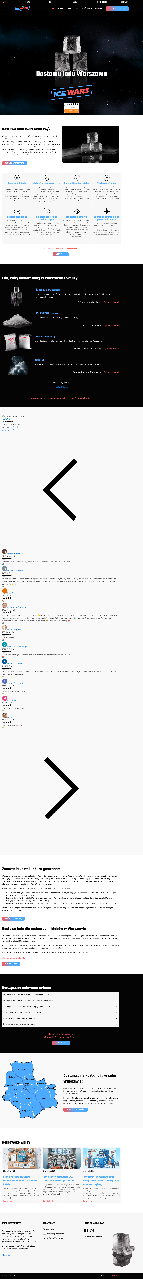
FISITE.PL (115, 1276)
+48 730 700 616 (11, 963)
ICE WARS (6, 419)
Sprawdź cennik (111, 302)
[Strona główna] (22, 8)
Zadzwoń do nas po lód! (75, 1109)
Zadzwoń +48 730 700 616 (14, 163)
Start (52, 8)
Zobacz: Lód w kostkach (89, 302)
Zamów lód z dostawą (13, 918)
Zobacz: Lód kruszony (90, 325)
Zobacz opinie (71, 111)
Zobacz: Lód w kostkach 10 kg (87, 349)
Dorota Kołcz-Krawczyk (17, 647)
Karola (10, 717)
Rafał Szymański (14, 664)
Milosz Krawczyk (14, 700)
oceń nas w (7, 430)
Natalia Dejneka (14, 630)
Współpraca (87, 8)
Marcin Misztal (13, 554)
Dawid (10, 593)
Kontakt (98, 8)
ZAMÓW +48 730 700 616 (117, 8)
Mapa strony (7, 1255)
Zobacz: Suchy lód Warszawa (87, 372)
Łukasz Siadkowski (15, 683)
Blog (76, 8)
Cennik (68, 8)
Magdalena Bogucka (16, 607)
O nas (60, 8)
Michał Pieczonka (15, 571)
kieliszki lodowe (63, 387)
